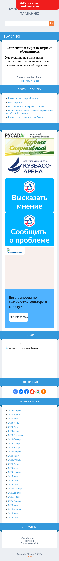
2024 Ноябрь (14, 472)
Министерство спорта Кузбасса (23, 98)
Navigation (12, 36)
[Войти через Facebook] (26, 391)
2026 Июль (13, 517)
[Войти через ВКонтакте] (21, 391)
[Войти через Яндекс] (32, 391)
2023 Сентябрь (15, 435)
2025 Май (13, 476)
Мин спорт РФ (15, 102)
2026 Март (13, 505)
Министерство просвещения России (26, 117)
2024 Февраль (15, 451)
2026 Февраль (15, 501)
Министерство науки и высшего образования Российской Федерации (29, 111)
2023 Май (13, 418)
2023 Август (14, 431)
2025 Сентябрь (15, 488)
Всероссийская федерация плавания (26, 106)
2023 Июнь (13, 423)
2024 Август (14, 468)
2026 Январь (14, 497)
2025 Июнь (13, 480)
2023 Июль (13, 427)
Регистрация (26, 81)
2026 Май (13, 513)
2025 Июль (13, 484)
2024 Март (13, 456)
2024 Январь (14, 447)
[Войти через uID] (15, 391)
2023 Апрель (14, 414)
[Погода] (11, 348)
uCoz (29, 556)
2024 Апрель (14, 460)
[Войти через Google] (37, 391)
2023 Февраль (15, 410)
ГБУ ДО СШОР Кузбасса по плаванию (29, 11)
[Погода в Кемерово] (22, 345)
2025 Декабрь (15, 493)
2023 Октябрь (15, 439)
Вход (36, 81)
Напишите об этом (18, 317)
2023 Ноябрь (14, 443)
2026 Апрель (14, 509)
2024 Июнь (13, 464)
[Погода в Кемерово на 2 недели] (30, 348)
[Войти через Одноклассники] (43, 391)
